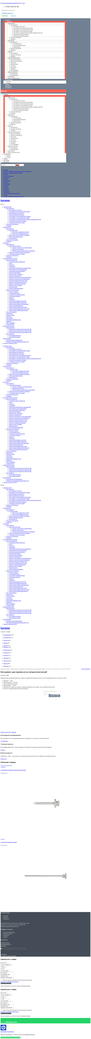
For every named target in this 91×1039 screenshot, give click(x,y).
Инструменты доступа (19, 26)
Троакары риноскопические (17, 262)
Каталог (9, 22)
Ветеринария (11, 76)
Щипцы (5, 663)
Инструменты (14, 25)
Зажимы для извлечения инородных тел (17, 342)
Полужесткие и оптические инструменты (23, 251)
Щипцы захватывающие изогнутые (19, 309)
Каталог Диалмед (8, 176)
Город (2, 967)
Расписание (6, 192)
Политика (6, 188)
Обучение (6, 160)
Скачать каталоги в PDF (14, 152)
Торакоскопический (6, 765)
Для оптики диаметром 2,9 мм (20, 232)
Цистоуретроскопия (14, 246)
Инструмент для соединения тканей (22, 31)
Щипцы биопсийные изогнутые (18, 307)
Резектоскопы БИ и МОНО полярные (19, 252)
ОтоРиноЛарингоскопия (14, 57)
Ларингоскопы (14, 64)
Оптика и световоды (16, 37)
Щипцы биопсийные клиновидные (19, 304)
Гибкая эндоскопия (12, 72)
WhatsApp (5, 15)
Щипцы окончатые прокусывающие (19, 279)
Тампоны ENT (10, 324)
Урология (10, 51)
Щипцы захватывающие (16, 288)
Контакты (8, 87)
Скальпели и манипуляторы (17, 294)
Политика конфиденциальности (10, 926)
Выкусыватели (13, 287)
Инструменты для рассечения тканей (23, 28)
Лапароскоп (6, 650)
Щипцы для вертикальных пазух (18, 280)
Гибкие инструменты (18, 249)
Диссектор (6, 640)
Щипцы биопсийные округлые (17, 301)
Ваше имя (3, 963)
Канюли (11, 298)
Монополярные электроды (16, 215)
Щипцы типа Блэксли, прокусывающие (20, 277)
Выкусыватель (7, 635)
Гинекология (11, 40)
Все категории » (85, 669)
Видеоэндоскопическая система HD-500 (20, 331)
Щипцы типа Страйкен (15, 285)
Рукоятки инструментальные (20, 36)
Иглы (10, 263)
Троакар (5, 658)
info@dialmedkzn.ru (7, 13)
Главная (5, 94)
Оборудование (14, 75)
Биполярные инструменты (16, 213)
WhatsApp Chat (11, 1022)
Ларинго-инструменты (16, 61)
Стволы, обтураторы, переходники (22, 247)
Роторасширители (14, 293)
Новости (8, 81)
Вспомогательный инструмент (21, 34)
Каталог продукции (8, 932)
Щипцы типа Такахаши (15, 274)
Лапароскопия (11, 23)
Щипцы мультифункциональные (18, 310)
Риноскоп (6, 655)
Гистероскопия (17, 43)
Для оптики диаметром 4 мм (20, 233)
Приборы (13, 39)
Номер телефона (5, 965)
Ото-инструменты (11, 312)
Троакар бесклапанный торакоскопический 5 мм (13, 770)
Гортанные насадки (14, 296)
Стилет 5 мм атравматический (9, 842)
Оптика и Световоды (12, 224)
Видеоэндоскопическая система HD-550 (20, 332)
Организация (4, 971)
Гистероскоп (7, 637)
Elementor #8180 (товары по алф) (12, 173)
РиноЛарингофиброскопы (13, 320)
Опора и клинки (13, 291)
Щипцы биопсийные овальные (17, 302)
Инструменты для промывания (18, 269)
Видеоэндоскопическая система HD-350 (20, 329)
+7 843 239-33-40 (5, 943)
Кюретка (5, 647)
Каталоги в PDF (7, 934)
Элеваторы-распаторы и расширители (20, 268)
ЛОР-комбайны (14, 70)
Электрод (6, 666)
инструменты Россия (15, 335)
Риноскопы (13, 62)
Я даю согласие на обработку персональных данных (16, 980)
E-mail (2, 969)
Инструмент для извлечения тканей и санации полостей (27, 32)
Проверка (6, 190)
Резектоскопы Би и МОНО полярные (19, 235)
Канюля (5, 645)
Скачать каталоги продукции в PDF (13, 196)
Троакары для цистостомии (17, 222)
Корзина (5, 179)
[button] (33, 90)
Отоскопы (13, 65)
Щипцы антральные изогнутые (18, 282)
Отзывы (8, 157)
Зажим (5, 643)
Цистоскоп (6, 661)
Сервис (5, 158)
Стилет (3, 839)
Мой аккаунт (7, 181)
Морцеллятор (16, 47)
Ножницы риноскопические (17, 271)
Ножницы (12, 299)
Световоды (13, 67)
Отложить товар (54, 695)
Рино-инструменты (15, 59)
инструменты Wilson (15, 337)
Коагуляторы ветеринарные (14, 340)
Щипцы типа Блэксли (15, 276)
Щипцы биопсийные (15, 273)
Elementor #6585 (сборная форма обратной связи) (17, 171)
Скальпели (12, 266)
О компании (9, 80)
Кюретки (11, 265)
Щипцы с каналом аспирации (17, 284)
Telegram (13, 15)
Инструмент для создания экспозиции (23, 29)
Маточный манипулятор (19, 45)
